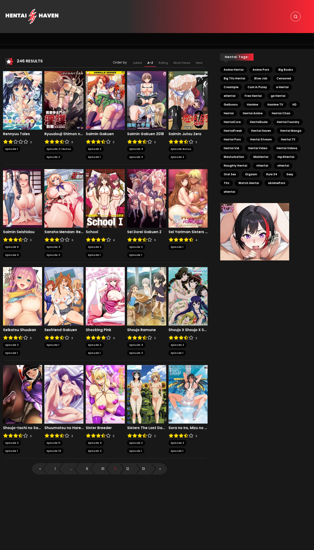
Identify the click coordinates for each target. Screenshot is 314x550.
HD (294, 104)
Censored (284, 78)
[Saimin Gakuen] (105, 100)
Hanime (252, 104)
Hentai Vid (231, 148)
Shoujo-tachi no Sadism (22, 428)
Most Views (182, 63)
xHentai (229, 192)
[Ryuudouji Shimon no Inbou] (63, 100)
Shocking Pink (98, 330)
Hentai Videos (287, 148)
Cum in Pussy (257, 87)
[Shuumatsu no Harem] (63, 394)
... (71, 468)
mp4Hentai (285, 157)
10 (102, 468)
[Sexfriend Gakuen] (63, 296)
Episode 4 (136, 149)
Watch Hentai (248, 183)
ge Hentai (278, 96)
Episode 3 (136, 157)
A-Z (150, 63)
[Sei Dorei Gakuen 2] (146, 198)
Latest (137, 63)
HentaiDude (259, 122)
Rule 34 (271, 174)
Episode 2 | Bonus (59, 149)
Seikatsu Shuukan (19, 330)
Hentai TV (288, 139)
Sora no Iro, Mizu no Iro (188, 428)
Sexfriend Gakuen (60, 330)
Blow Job (260, 78)
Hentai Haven (261, 131)
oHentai (283, 166)
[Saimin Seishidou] (22, 198)
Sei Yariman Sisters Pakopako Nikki (188, 232)
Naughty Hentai (235, 166)
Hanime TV (275, 104)
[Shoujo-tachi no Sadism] (22, 394)
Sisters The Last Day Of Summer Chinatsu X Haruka (146, 428)
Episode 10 (54, 451)
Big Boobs (285, 70)
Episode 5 (12, 255)
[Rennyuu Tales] (22, 100)
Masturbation (234, 157)
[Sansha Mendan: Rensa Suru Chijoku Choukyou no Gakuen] (63, 198)
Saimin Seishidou (18, 232)
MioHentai (260, 157)
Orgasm (251, 174)
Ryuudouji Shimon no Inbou (63, 134)
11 (115, 468)
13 (143, 468)
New (199, 63)
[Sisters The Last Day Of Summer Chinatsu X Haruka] (146, 394)
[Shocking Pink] (105, 296)
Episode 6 (12, 247)
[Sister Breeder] (105, 394)
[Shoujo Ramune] (146, 296)
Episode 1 (11, 149)
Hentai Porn (232, 139)
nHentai (262, 166)
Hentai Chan (281, 113)
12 (127, 468)
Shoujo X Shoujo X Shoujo (188, 330)
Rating (163, 63)
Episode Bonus (181, 149)
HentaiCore (232, 122)
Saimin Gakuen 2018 (145, 134)
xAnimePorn (276, 183)
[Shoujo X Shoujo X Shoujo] (188, 296)
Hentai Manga (290, 131)
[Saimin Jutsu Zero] (188, 100)
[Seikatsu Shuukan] (22, 296)
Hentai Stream (261, 139)
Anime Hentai (233, 70)
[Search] (296, 16)
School (92, 232)
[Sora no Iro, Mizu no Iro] (188, 394)
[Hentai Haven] (32, 16)
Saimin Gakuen (100, 134)
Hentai (229, 113)
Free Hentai (253, 96)
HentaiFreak (233, 131)
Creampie (231, 87)
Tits (226, 183)
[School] (105, 198)
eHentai (229, 96)
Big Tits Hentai (234, 78)
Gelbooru (231, 104)
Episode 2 (53, 157)
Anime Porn (261, 70)
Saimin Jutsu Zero (184, 134)
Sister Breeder (99, 428)
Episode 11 (53, 443)
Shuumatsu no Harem (63, 428)
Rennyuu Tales (16, 134)
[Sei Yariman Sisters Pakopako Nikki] (188, 198)
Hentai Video (257, 148)
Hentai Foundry (288, 122)
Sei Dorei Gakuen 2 (144, 232)
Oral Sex (230, 174)
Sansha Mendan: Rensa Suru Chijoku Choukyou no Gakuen (63, 232)
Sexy (289, 174)
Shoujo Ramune (141, 330)
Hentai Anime (253, 113)
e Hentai (282, 87)
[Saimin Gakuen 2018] (146, 100)
